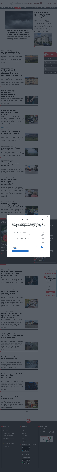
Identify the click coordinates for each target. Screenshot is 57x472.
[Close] (48, 217)
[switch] (42, 235)
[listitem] (28, 232)
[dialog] (28, 236)
